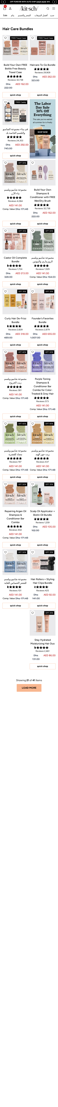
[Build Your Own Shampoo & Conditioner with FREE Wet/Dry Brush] (43, 173)
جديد (52, 15)
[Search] (48, 8)
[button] (32, 38)
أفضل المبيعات (41, 15)
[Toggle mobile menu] (54, 8)
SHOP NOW (43, 132)
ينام (12, 15)
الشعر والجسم (24, 15)
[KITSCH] (29, 8)
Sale (5, 15)
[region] (30, 2)
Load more (29, 687)
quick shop (42, 95)
